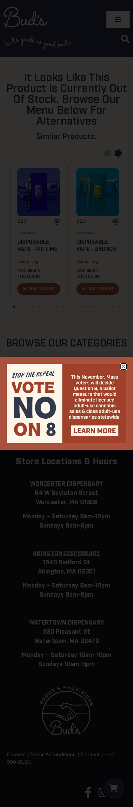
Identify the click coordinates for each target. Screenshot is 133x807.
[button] (123, 366)
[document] (66, 403)
